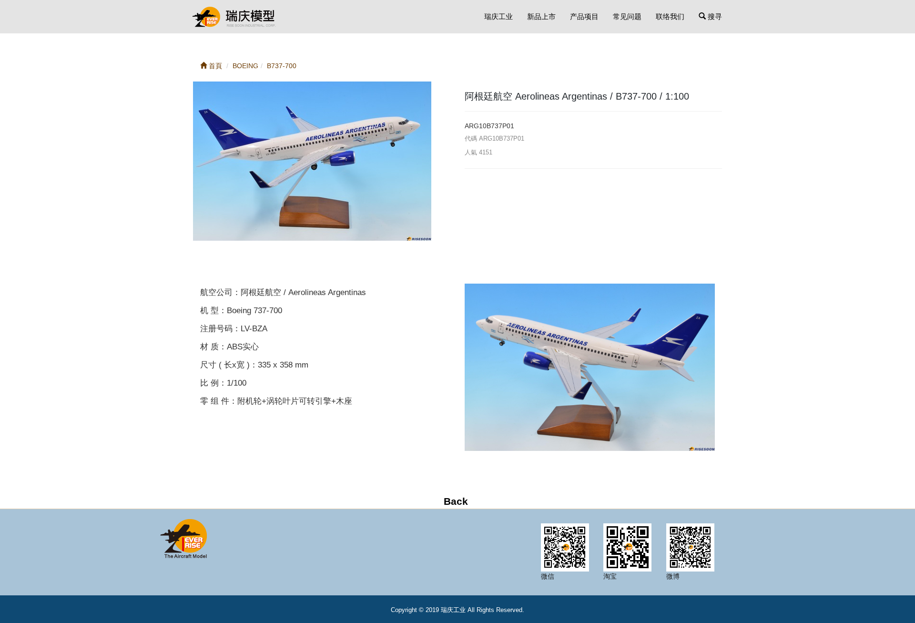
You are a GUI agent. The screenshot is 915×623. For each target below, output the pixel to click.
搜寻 (714, 16)
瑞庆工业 (498, 16)
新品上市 (541, 16)
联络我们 (670, 16)
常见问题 (627, 16)
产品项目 (584, 16)
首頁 (214, 66)
